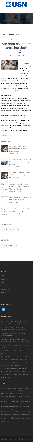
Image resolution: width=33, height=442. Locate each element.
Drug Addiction (12, 401)
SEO (13, 417)
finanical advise (12, 406)
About (3, 279)
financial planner (4, 406)
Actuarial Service (18, 388)
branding (18, 391)
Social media (24, 418)
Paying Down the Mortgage (26, 411)
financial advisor (25, 404)
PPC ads (13, 414)
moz (13, 411)
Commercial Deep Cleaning (6, 396)
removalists (7, 418)
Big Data (7, 391)
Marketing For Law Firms (6, 411)
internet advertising (8, 409)
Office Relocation (17, 411)
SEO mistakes (18, 418)
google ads (17, 406)
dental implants (18, 399)
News (3, 282)
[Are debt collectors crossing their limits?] (9, 64)
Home (3, 275)
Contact (4, 293)
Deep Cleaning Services (9, 399)
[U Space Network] (16, 4)
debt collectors (12, 88)
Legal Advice (16, 40)
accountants (3, 388)
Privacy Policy (5, 289)
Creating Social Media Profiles (18, 396)
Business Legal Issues (15, 394)
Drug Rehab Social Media (25, 401)
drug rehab (17, 401)
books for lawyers (12, 391)
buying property (27, 393)
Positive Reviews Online (6, 414)
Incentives (22, 406)
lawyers (29, 409)
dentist (6, 401)
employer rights (4, 404)
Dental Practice (25, 399)
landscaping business (20, 409)
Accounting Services (11, 388)
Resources (4, 286)
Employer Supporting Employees (15, 404)
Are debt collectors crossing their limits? (16, 47)
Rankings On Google (19, 414)
